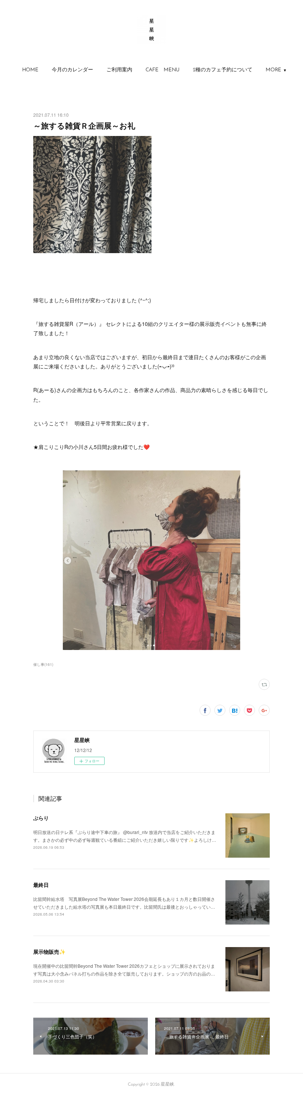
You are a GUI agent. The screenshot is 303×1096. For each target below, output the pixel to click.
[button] (30, 70)
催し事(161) (43, 664)
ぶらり (41, 817)
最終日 (41, 884)
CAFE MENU (163, 70)
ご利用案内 (119, 70)
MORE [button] (273, 70)
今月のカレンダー (72, 70)
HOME (30, 70)
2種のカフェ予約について (222, 70)
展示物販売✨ (49, 951)
